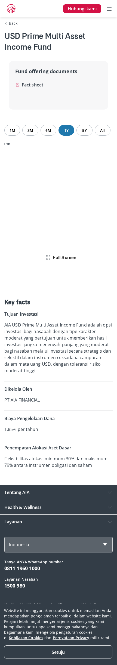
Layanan (13, 522)
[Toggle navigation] (109, 8)
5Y (84, 130)
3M (30, 130)
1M (12, 130)
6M (48, 130)
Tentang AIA (17, 492)
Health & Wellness (23, 507)
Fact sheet (32, 85)
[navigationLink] (11, 8)
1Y (66, 130)
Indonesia (19, 545)
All (102, 130)
